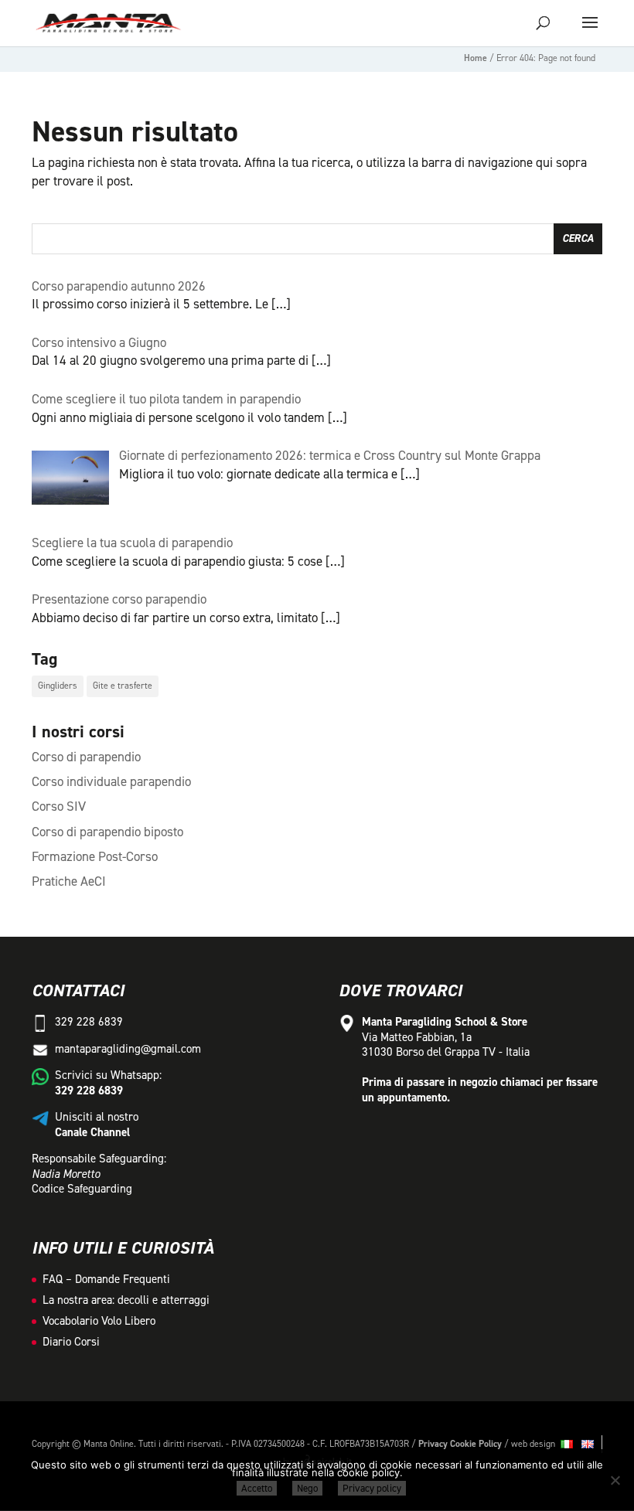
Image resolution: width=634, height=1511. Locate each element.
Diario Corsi (71, 1341)
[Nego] (614, 1480)
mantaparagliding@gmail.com (128, 1049)
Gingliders (57, 685)
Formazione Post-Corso (95, 856)
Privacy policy (372, 1488)
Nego (307, 1488)
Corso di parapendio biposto (107, 831)
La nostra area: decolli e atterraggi (126, 1300)
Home (475, 58)
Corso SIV (59, 806)
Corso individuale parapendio (111, 781)
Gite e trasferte (122, 685)
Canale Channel (92, 1132)
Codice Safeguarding (82, 1188)
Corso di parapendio (86, 756)
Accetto (256, 1488)
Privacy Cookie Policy (460, 1444)
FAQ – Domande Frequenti (106, 1279)
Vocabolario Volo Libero (99, 1321)
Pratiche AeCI (69, 881)
